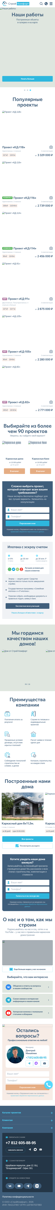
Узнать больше (27, 79)
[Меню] (51, 3)
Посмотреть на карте (29, 845)
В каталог (14, 471)
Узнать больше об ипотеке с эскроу (27, 612)
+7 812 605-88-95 (36, 1057)
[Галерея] (51, 147)
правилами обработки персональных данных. (27, 532)
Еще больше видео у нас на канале (30, 969)
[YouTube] (19, 1186)
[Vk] (10, 1186)
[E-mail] (44, 1063)
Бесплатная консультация (27, 606)
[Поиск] (41, 3)
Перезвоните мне (27, 523)
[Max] (37, 1063)
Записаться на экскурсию (27, 896)
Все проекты (27, 839)
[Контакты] (46, 3)
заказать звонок (15, 1150)
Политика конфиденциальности (18, 1197)
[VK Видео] (37, 1186)
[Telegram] (29, 1063)
